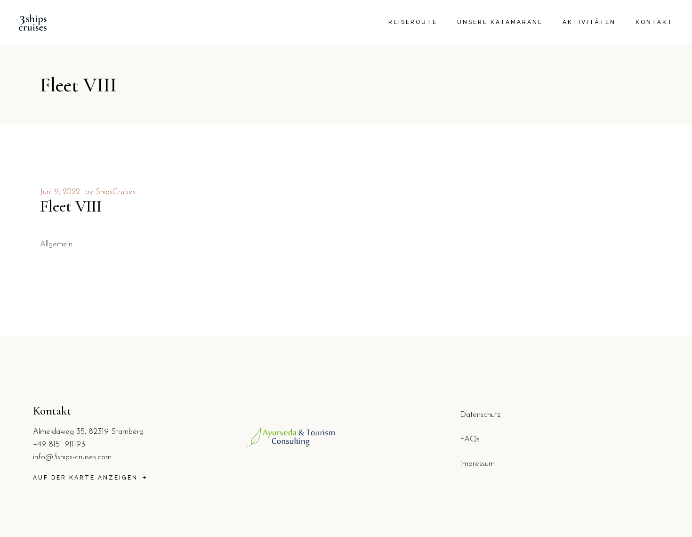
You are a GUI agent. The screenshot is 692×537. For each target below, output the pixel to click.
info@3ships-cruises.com (72, 457)
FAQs (470, 439)
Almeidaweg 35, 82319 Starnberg (88, 432)
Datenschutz (480, 415)
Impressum (477, 464)
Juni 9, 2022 (60, 192)
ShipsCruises (116, 192)
